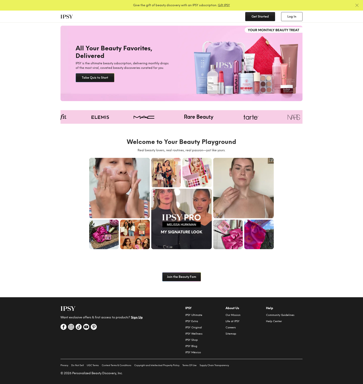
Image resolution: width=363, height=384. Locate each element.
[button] (119, 188)
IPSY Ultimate (193, 315)
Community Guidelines (280, 315)
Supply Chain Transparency (214, 365)
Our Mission (233, 315)
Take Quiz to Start (95, 77)
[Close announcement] (357, 5)
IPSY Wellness (193, 333)
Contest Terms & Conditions (116, 365)
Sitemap (231, 333)
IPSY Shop (191, 340)
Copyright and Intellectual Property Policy (156, 365)
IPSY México (193, 352)
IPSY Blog (191, 346)
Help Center (274, 321)
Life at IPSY (233, 321)
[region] (181, 63)
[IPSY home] (68, 308)
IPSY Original (193, 327)
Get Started (260, 16)
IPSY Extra (191, 321)
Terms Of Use (189, 365)
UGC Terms (93, 365)
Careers (231, 327)
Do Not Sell (77, 365)
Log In (291, 16)
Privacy (64, 365)
